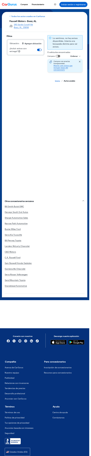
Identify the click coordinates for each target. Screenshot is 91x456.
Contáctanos (58, 417)
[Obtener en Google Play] (76, 342)
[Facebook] (8, 342)
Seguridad (9, 433)
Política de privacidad (14, 417)
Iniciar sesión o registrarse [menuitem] (73, 4)
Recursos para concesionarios (58, 373)
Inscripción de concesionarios (58, 367)
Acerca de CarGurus (14, 367)
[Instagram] (25, 342)
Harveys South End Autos (16, 212)
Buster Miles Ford (13, 229)
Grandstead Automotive (16, 286)
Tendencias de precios (15, 388)
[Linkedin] (31, 342)
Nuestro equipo (12, 373)
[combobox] (75, 56)
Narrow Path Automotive (16, 223)
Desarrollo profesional (15, 393)
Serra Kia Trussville (13, 235)
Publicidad (9, 378)
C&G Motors (10, 252)
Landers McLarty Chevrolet (17, 246)
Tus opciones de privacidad (17, 423)
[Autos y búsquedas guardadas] (55, 4)
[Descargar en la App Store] (58, 342)
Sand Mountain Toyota (15, 280)
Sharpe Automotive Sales (16, 218)
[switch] (39, 50)
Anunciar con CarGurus (15, 399)
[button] (65, 65)
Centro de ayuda (60, 412)
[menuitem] (24, 4)
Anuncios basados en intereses (19, 428)
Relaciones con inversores (17, 383)
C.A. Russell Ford (12, 257)
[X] (14, 342)
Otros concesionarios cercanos (19, 201)
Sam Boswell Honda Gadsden (18, 263)
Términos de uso (12, 412)
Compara (51, 56)
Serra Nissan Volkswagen (16, 274)
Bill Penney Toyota (13, 240)
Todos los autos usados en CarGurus (28, 16)
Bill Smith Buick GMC (14, 206)
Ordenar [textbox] (74, 56)
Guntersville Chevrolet (15, 269)
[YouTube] (19, 342)
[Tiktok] (37, 342)
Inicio (57, 81)
